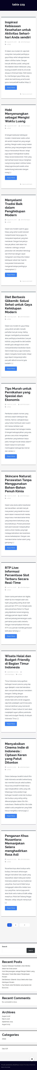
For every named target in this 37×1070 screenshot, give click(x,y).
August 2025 (6, 1024)
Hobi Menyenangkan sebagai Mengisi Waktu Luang (17, 115)
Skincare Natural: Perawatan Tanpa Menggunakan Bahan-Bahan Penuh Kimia (18, 483)
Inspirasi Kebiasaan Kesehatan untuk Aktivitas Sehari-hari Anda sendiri (18, 29)
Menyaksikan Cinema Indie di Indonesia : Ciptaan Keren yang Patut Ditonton (17, 753)
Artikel (9, 44)
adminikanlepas (25, 42)
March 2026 (6, 1019)
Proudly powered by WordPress (10, 1065)
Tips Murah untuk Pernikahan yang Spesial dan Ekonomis (18, 394)
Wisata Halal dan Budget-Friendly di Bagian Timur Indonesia (18, 661)
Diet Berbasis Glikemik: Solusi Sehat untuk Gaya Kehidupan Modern (18, 304)
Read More (11, 88)
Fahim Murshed (5, 1067)
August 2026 (6, 1016)
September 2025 (7, 1021)
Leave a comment (27, 94)
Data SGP (5, 1049)
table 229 (18, 4)
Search (4, 946)
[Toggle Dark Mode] (32, 1059)
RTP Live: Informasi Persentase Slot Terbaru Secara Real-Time (17, 575)
